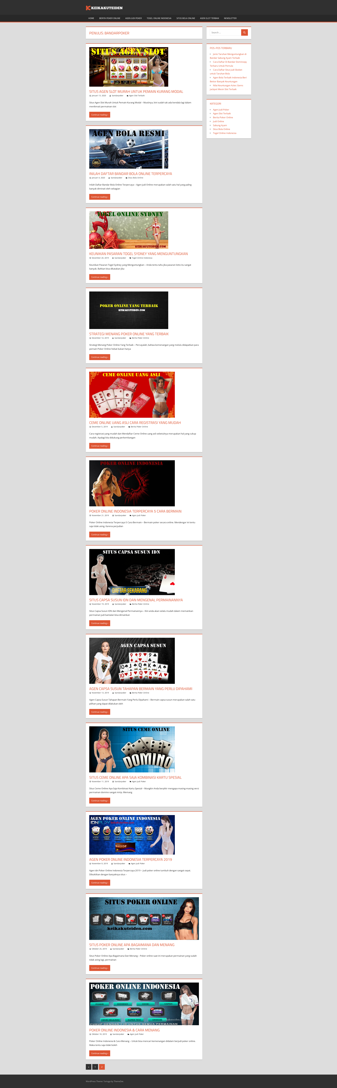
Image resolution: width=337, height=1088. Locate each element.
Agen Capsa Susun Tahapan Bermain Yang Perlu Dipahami (140, 688)
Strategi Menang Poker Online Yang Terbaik (129, 334)
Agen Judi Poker (133, 18)
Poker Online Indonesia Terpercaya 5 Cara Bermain (135, 511)
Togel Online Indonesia (159, 18)
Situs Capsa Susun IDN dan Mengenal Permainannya (136, 600)
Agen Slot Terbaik (209, 18)
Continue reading (99, 114)
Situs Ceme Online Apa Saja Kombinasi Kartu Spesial (135, 777)
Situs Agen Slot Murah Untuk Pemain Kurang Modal (136, 91)
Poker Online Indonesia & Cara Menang (124, 1030)
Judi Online (218, 121)
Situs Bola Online (186, 18)
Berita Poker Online (109, 18)
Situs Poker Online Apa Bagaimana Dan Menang (131, 945)
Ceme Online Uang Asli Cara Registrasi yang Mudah (135, 422)
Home (91, 18)
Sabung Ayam (220, 125)
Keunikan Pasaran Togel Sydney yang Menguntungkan (138, 253)
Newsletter (230, 18)
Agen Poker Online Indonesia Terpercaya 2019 (130, 859)
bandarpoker (117, 95)
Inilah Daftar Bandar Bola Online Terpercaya (130, 173)
